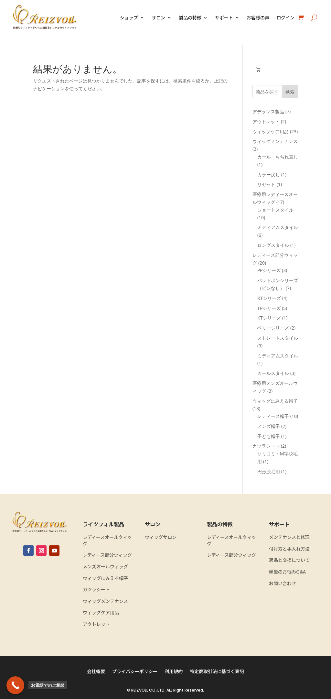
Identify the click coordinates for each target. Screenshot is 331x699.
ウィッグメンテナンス (105, 601)
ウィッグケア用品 (101, 612)
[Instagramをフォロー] (41, 550)
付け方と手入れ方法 (289, 549)
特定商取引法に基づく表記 (217, 671)
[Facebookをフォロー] (28, 550)
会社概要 (96, 671)
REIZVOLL (139, 690)
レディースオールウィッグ (107, 540)
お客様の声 (258, 17)
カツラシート (96, 589)
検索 (289, 92)
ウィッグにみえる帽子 (105, 578)
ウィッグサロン (160, 537)
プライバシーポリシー (134, 671)
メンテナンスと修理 (289, 537)
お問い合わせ (282, 583)
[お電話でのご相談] (15, 685)
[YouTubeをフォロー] (54, 550)
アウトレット (96, 624)
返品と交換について (289, 560)
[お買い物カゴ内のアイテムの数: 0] (258, 69)
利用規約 (174, 671)
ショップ (129, 17)
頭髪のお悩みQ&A (287, 572)
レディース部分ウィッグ (107, 555)
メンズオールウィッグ (105, 566)
